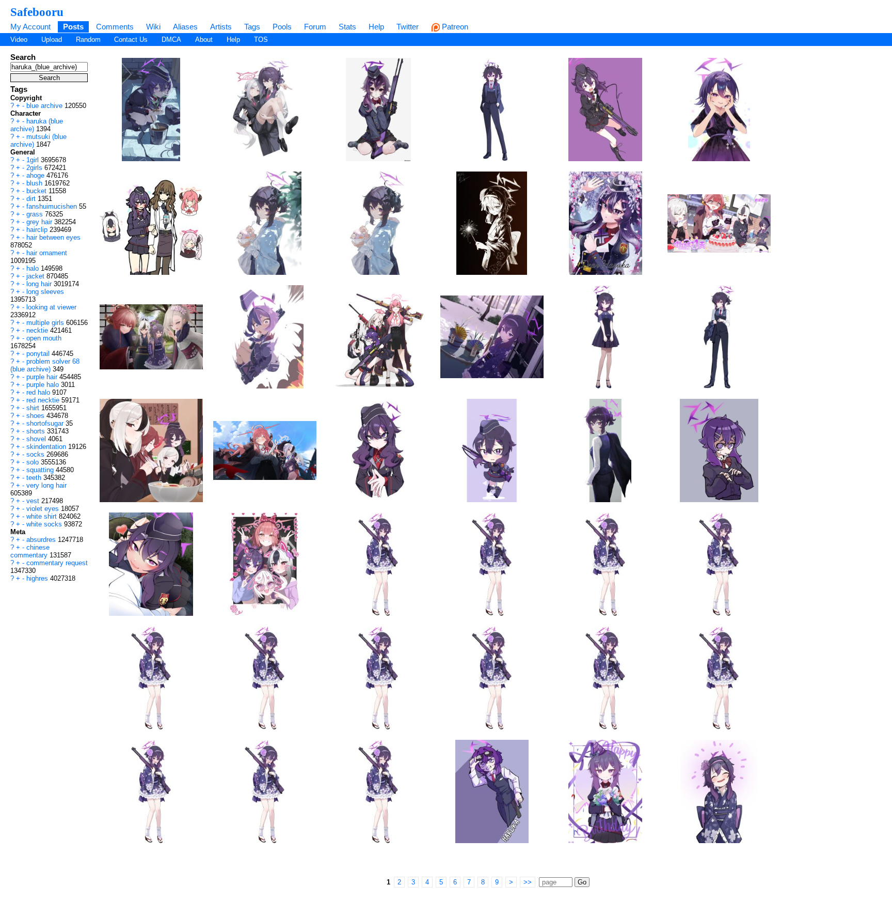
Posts (73, 26)
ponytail (39, 354)
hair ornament (46, 253)
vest (33, 501)
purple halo (43, 384)
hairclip (38, 230)
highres (38, 578)
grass (35, 214)
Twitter (407, 26)
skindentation (47, 446)
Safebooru (36, 12)
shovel (37, 439)
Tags (252, 26)
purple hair (42, 377)
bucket (37, 191)
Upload (51, 39)
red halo (39, 392)
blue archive (45, 106)
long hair (40, 284)
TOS (261, 39)
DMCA (171, 39)
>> (527, 882)
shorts (36, 431)
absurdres (42, 539)
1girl (33, 160)
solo (33, 462)
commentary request (57, 563)
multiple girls (46, 323)
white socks (45, 524)
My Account (30, 26)
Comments (115, 26)
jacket (36, 276)
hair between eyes (53, 237)
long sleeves (45, 292)
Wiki (153, 26)
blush (35, 183)
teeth (34, 477)
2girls (35, 168)
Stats (347, 26)
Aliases (185, 26)
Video (18, 39)
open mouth (43, 338)
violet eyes (43, 508)
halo (33, 268)
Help (376, 26)
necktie (38, 330)
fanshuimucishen (52, 206)
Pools (282, 26)
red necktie (43, 400)
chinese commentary (30, 551)
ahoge (36, 175)
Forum (315, 26)
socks (36, 454)
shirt (33, 408)
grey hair (40, 222)
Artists (221, 26)
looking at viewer (51, 307)
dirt (32, 199)
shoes (36, 415)
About (204, 39)
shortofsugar (46, 423)
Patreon (454, 26)
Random (88, 39)
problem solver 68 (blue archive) (44, 365)
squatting (41, 470)
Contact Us (131, 39)
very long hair (46, 485)
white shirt (42, 516)
